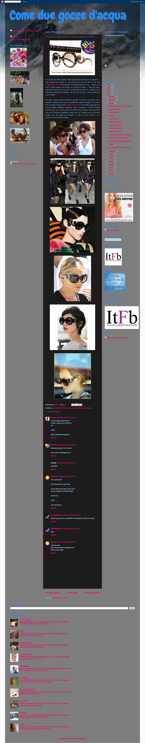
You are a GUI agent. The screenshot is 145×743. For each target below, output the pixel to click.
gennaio (111, 174)
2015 (109, 84)
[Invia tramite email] (72, 405)
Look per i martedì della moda (118, 138)
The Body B (23, 713)
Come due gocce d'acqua (68, 15)
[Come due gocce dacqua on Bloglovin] (113, 240)
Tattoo (21, 631)
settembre (112, 151)
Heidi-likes (54, 445)
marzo (111, 171)
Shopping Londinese (115, 131)
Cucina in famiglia (114, 109)
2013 (109, 91)
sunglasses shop (86, 408)
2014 (109, 88)
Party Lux (112, 116)
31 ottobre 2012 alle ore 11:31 (70, 529)
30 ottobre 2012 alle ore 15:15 (71, 515)
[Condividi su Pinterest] (81, 405)
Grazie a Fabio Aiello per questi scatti (120, 135)
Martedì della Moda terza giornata (120, 141)
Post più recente (52, 592)
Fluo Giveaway (24, 678)
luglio (111, 158)
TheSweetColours (56, 515)
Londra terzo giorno (115, 122)
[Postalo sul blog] (74, 405)
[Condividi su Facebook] (79, 405)
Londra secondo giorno (116, 125)
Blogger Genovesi (114, 112)
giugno (111, 161)
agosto (111, 155)
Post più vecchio (92, 592)
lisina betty (77, 408)
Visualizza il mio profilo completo (20, 40)
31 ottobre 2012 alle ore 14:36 (66, 542)
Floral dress (23, 701)
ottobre (111, 103)
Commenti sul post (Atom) (59, 598)
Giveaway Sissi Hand (26, 654)
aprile (111, 167)
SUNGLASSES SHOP (52, 85)
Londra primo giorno (115, 128)
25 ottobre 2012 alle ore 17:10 (67, 445)
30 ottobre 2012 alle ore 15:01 (66, 476)
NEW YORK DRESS (25, 666)
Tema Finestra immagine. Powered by (69, 738)
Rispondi (53, 438)
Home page (72, 592)
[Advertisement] (19, 202)
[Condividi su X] (77, 405)
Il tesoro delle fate (25, 643)
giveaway (70, 408)
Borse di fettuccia (25, 619)
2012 (109, 94)
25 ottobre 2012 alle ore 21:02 (66, 463)
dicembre (112, 97)
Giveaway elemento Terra (27, 689)
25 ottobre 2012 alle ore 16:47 (66, 418)
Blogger (83, 738)
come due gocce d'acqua (59, 408)
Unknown (57, 405)
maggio (111, 164)
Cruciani (22, 724)
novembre (112, 100)
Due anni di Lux (113, 119)
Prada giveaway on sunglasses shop (120, 106)
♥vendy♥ (54, 418)
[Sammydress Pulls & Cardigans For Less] (23, 164)
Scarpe (111, 144)
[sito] (115, 290)
